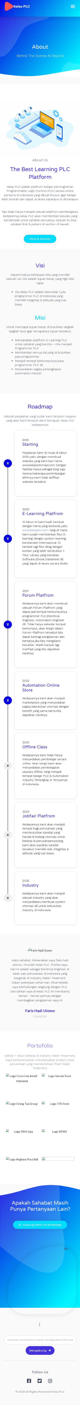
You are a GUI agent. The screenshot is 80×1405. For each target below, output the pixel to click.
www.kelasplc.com (35, 530)
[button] (72, 6)
